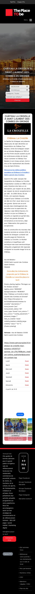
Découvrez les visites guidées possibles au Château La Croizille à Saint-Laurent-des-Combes (16, 172)
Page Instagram (24, 495)
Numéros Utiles (25, 573)
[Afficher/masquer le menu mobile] (30, 20)
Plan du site (24, 588)
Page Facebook (24, 478)
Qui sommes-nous (24, 548)
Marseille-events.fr (25, 499)
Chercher (17, 100)
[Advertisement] (17, 46)
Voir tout (20, 414)
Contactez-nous (9, 539)
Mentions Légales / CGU (25, 583)
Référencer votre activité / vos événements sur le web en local (25, 559)
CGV (21, 577)
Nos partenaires (25, 568)
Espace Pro (8, 554)
